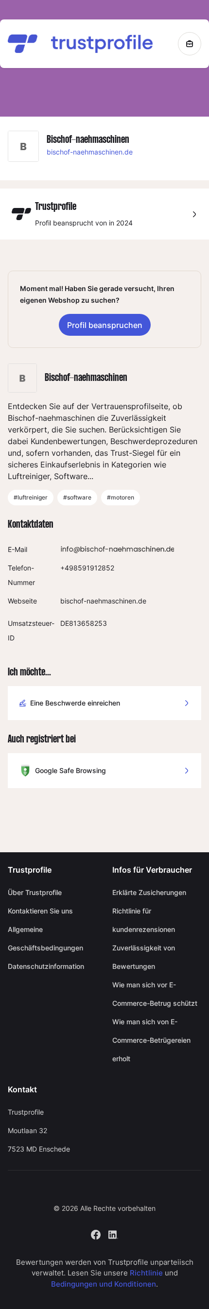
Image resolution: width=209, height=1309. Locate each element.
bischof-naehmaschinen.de (90, 152)
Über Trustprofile (35, 892)
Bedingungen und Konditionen (103, 1284)
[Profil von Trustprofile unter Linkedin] (113, 1233)
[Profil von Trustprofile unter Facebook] (96, 1233)
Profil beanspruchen (104, 325)
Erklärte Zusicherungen (149, 892)
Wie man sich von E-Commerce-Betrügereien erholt (151, 1040)
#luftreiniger (31, 497)
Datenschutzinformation (46, 966)
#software (77, 497)
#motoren (120, 497)
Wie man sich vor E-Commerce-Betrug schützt (154, 994)
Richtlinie (146, 1272)
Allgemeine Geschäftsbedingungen (45, 938)
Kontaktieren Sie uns (40, 911)
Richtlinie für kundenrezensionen (143, 920)
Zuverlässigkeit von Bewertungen (143, 957)
